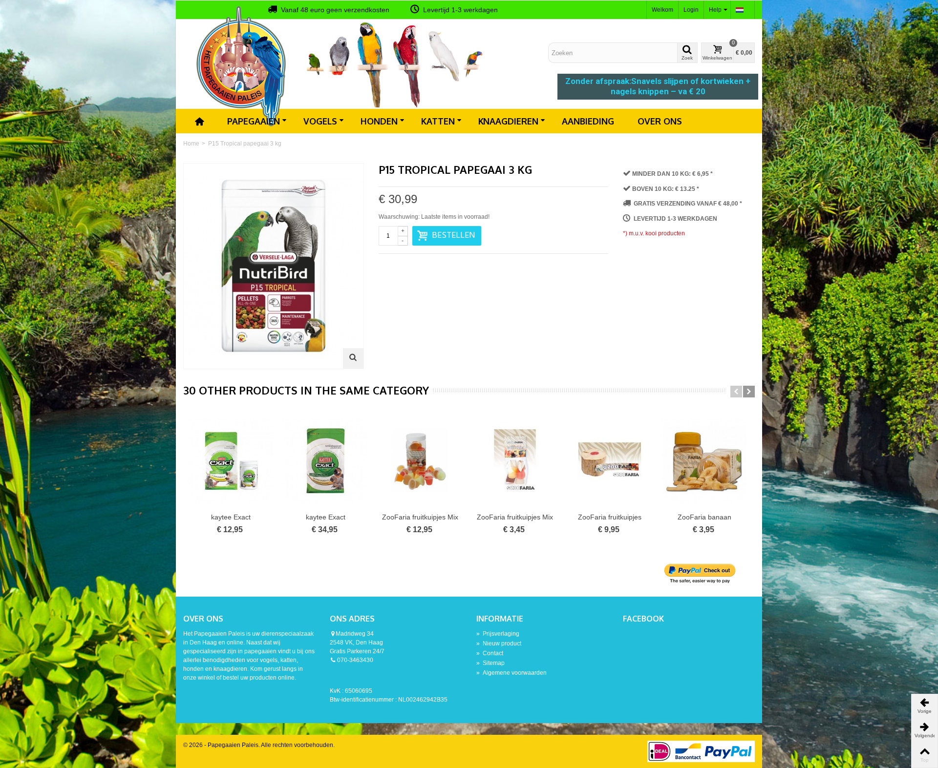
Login (691, 9)
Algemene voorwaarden (511, 672)
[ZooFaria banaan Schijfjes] (704, 460)
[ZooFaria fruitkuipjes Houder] (609, 460)
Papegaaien (253, 121)
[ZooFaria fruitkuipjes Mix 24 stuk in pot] (420, 460)
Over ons (660, 121)
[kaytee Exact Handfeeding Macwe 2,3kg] (325, 460)
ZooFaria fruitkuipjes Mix (515, 517)
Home (191, 143)
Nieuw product (498, 643)
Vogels (320, 121)
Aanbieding (588, 121)
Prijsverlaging (497, 633)
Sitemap (490, 663)
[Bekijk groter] (353, 358)
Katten (438, 121)
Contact (489, 653)
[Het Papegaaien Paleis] (241, 65)
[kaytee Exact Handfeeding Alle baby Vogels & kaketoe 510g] (230, 460)
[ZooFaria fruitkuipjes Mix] (514, 460)
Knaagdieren (508, 121)
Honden (379, 121)
